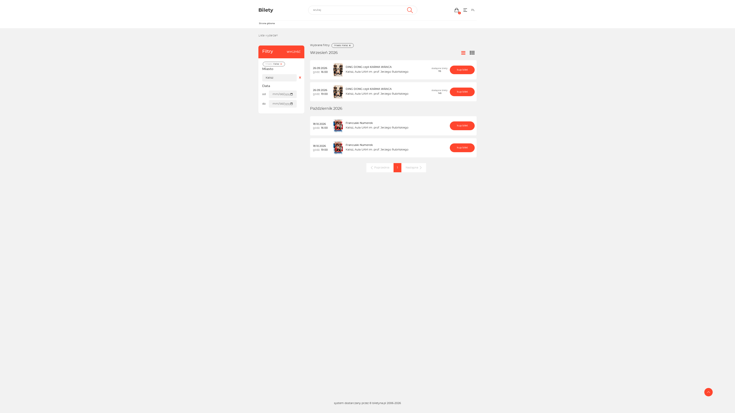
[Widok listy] (463, 53)
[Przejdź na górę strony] (708, 392)
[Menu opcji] (465, 10)
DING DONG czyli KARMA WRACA (369, 67)
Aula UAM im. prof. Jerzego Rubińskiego (381, 72)
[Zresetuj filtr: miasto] (300, 77)
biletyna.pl (379, 403)
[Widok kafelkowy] (472, 53)
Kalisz (349, 72)
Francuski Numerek (359, 123)
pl (473, 10)
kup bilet (462, 70)
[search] (362, 10)
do (264, 103)
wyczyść (294, 52)
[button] (456, 10)
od (264, 94)
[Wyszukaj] (409, 10)
